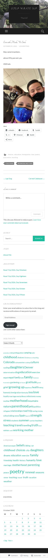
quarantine (7, 157)
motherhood (18, 400)
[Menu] (6, 31)
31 (35, 534)
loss (31, 392)
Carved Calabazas (37, 178)
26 (5, 534)
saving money (37, 411)
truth (34, 425)
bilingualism (19, 353)
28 (17, 534)
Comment (36, 214)
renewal (30, 472)
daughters (17, 367)
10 (35, 522)
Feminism (36, 378)
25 (41, 530)
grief (5, 387)
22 (23, 530)
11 (41, 522)
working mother (25, 163)
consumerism (20, 362)
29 (23, 534)
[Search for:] (24, 238)
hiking (41, 387)
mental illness (21, 396)
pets (31, 406)
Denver (28, 367)
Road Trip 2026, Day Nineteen (14, 270)
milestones (31, 396)
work (11, 430)
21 (17, 530)
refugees (6, 411)
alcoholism (6, 353)
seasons (39, 472)
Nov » (10, 540)
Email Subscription (12, 304)
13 (11, 526)
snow (17, 416)
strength (36, 415)
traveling (26, 425)
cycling (6, 367)
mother (6, 401)
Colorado (9, 362)
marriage (12, 396)
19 (5, 530)
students (15, 420)
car (32, 446)
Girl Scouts (22, 382)
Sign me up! (10, 325)
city (27, 450)
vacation (32, 477)
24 (35, 530)
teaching (15, 157)
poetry (37, 154)
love (32, 154)
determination (9, 372)
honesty (6, 392)
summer (24, 420)
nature (7, 406)
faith (22, 378)
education (17, 154)
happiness (28, 387)
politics (37, 406)
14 (17, 526)
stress (7, 420)
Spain (22, 415)
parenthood (19, 406)
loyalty (6, 396)
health (35, 387)
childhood (10, 357)
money (38, 396)
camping (27, 352)
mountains (33, 401)
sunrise (32, 421)
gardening (14, 382)
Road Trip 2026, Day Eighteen (14, 276)
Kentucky (24, 393)
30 (29, 534)
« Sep (5, 540)
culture (34, 362)
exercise (36, 372)
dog (17, 372)
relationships (16, 411)
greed (39, 382)
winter (6, 430)
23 (29, 530)
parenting (34, 464)
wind (40, 426)
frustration (6, 382)
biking (12, 353)
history (23, 460)
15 (23, 526)
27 (11, 534)
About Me (7, 255)
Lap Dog (7, 178)
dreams (7, 455)
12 (5, 526)
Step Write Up (24, 8)
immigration (26, 154)
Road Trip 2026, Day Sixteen (14, 288)
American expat (10, 446)
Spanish (28, 416)
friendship (8, 460)
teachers (38, 420)
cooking (27, 362)
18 (41, 526)
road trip (27, 410)
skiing (11, 416)
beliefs (20, 445)
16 (29, 526)
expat (5, 377)
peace (6, 472)
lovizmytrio (24, 46)
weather (8, 481)
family (28, 377)
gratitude (31, 382)
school (6, 416)
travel (18, 425)
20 (11, 530)
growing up (16, 387)
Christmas (27, 358)
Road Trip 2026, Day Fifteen (14, 295)
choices (10, 154)
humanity (30, 460)
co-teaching (35, 358)
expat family (14, 377)
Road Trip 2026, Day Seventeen (15, 282)
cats (33, 353)
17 (35, 526)
